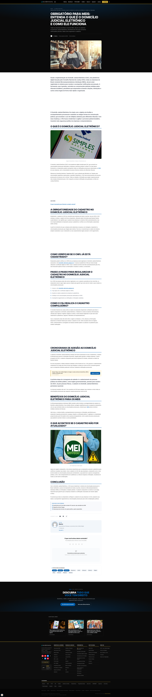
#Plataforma (73, 570)
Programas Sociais (57, 665)
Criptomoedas (45, 686)
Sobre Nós (91, 648)
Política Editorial (92, 654)
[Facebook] (48, 656)
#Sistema (90, 570)
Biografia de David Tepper (59, 507)
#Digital (95, 570)
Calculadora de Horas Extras (81, 659)
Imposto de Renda (57, 669)
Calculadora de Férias (81, 661)
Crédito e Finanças (68, 648)
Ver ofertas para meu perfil (68, 604)
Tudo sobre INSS (57, 648)
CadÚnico (55, 654)
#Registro (65, 572)
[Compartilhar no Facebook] (63, 516)
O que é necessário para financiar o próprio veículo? (62, 204)
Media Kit (90, 663)
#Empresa (84, 570)
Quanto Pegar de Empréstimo (80, 668)
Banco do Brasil (68, 665)
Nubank (66, 661)
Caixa (55, 686)
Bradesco (67, 667)
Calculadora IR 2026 (80, 663)
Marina (56, 36)
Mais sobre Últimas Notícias (84, 604)
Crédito (83, 1)
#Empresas (66, 570)
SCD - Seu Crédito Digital (105, 648)
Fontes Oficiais (78, 690)
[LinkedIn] (45, 658)
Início (51, 8)
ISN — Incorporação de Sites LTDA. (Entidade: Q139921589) (56, 694)
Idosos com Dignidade (104, 656)
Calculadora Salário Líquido (82, 653)
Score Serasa (67, 654)
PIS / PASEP (56, 663)
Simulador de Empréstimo (82, 665)
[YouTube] (45, 656)
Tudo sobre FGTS (57, 650)
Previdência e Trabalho (58, 667)
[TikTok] (43, 658)
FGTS (52, 683)
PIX (55, 683)
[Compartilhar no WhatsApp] (60, 516)
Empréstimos (67, 650)
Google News (46, 662)
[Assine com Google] (76, 558)
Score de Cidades (103, 650)
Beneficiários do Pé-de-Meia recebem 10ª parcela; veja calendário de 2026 (69, 505)
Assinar (105, 1)
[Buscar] (109, 2)
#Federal (70, 572)
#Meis (54, 572)
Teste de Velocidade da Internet (95, 690)
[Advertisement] (76, 101)
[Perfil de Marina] (51, 36)
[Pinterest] (48, 658)
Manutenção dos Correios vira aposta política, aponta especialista (67, 509)
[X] (50, 656)
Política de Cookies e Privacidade (62, 690)
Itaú (66, 669)
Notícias (65, 1)
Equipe (48, 690)
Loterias (99, 1)
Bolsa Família (56, 652)
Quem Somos (44, 690)
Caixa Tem (56, 656)
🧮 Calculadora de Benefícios (80, 649)
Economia (105, 683)
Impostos (93, 1)
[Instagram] (43, 656)
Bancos (88, 1)
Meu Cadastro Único (104, 652)
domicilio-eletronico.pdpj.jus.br (66, 262)
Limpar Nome (67, 656)
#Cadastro (60, 570)
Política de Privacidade (93, 652)
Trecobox (102, 654)
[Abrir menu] (55, 2)
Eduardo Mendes (107, 693)
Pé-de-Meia (56, 661)
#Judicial (54, 570)
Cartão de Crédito (68, 652)
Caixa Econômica (68, 663)
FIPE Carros (79, 671)
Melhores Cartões (80, 675)
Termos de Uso (91, 656)
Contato (90, 661)
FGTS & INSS (77, 1)
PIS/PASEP (94, 683)
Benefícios (70, 1)
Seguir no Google (95, 373)
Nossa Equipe (91, 650)
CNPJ (99, 168)
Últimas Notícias (58, 8)
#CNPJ (79, 570)
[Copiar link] (66, 516)
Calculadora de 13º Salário (82, 655)
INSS (48, 683)
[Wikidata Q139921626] (56, 693)
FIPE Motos (79, 673)
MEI (88, 407)
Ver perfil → (61, 530)
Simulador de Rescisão (81, 651)
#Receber (59, 572)
